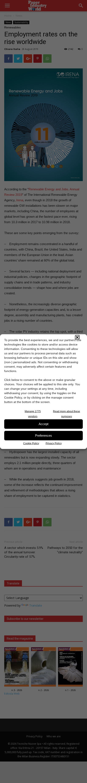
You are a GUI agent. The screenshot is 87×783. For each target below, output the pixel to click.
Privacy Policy (54, 443)
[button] (77, 337)
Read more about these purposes (66, 414)
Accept (43, 424)
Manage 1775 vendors (33, 414)
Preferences (43, 435)
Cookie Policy (31, 443)
